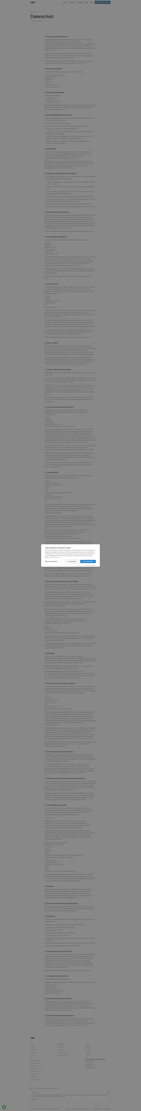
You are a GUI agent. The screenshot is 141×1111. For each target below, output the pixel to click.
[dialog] (70, 555)
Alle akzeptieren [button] (88, 561)
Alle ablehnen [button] (71, 561)
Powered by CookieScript (90, 565)
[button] (51, 561)
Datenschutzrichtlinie (54, 557)
